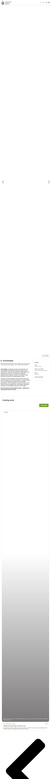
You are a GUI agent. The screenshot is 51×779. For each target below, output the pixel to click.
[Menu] (49, 2)
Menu (46, 2)
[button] (48, 182)
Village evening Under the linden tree (14, 726)
